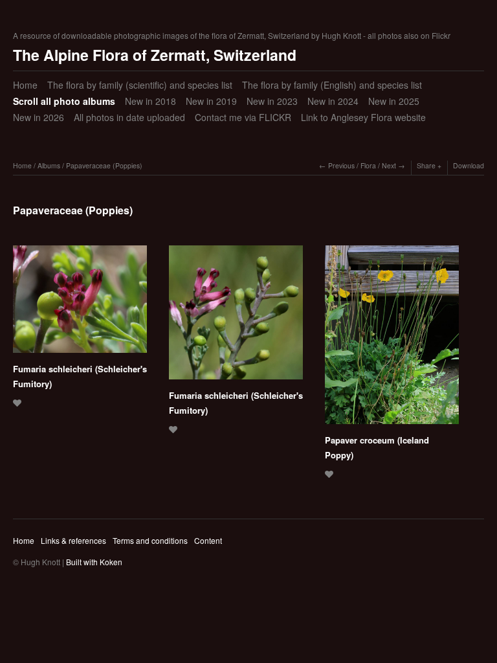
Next (389, 165)
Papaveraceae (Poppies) (104, 165)
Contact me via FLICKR (243, 117)
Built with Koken (94, 561)
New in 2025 (393, 101)
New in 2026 (38, 117)
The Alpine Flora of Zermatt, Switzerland (154, 54)
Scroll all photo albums (64, 101)
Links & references (73, 540)
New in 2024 (333, 101)
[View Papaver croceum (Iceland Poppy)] (392, 339)
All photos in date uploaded (129, 117)
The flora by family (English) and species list (332, 84)
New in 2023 (272, 101)
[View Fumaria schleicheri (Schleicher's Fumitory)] (80, 303)
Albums (49, 165)
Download (468, 165)
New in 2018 (150, 101)
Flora (368, 165)
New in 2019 (211, 101)
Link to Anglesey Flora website (363, 117)
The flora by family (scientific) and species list (139, 84)
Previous (341, 165)
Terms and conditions (150, 540)
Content (208, 540)
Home (25, 84)
